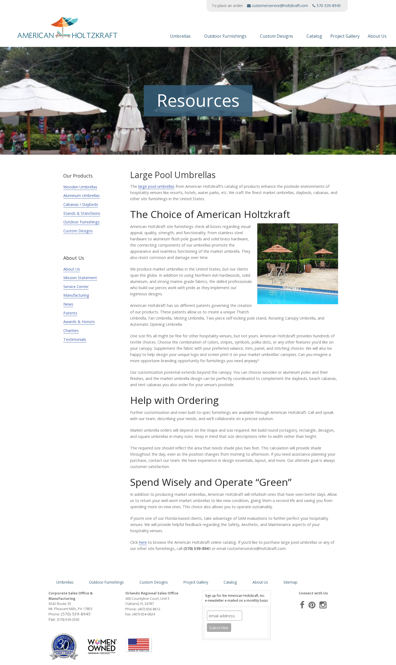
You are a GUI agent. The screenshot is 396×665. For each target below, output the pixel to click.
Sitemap (290, 582)
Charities (71, 330)
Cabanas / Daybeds (80, 204)
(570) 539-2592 (68, 619)
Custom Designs (276, 36)
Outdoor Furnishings (225, 36)
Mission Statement (80, 277)
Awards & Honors (79, 321)
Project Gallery (345, 36)
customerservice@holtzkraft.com (279, 5)
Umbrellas (180, 36)
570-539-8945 (328, 5)
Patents (70, 313)
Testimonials (74, 339)
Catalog (314, 36)
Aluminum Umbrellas (81, 195)
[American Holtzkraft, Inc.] (60, 30)
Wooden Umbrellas (80, 186)
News (68, 304)
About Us (377, 36)
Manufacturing (76, 295)
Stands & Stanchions (81, 213)
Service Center (76, 286)
